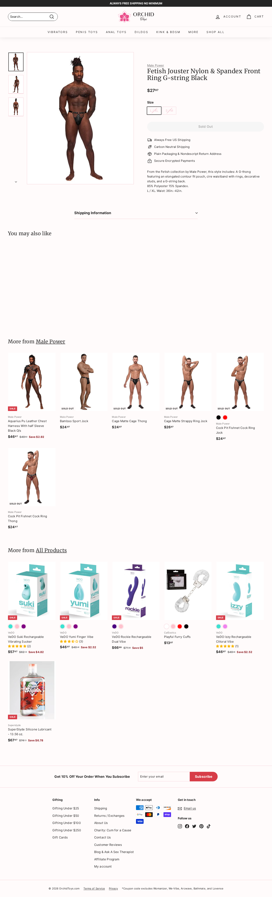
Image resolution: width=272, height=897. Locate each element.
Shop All (215, 32)
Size (150, 102)
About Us (101, 823)
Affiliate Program (106, 859)
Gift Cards (60, 837)
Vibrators (58, 32)
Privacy (113, 888)
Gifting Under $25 (65, 808)
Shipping (100, 808)
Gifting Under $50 (65, 816)
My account (103, 866)
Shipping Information (92, 213)
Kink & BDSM (168, 32)
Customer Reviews (108, 845)
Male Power (155, 65)
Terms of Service (94, 888)
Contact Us (102, 837)
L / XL (154, 110)
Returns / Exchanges (109, 816)
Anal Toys (116, 32)
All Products (51, 550)
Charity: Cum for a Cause (112, 830)
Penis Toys (87, 32)
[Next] (16, 180)
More (193, 32)
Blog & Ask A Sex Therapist (114, 852)
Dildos (141, 32)
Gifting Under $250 (66, 830)
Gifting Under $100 (66, 823)
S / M (169, 110)
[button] (17, 646)
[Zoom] (80, 118)
